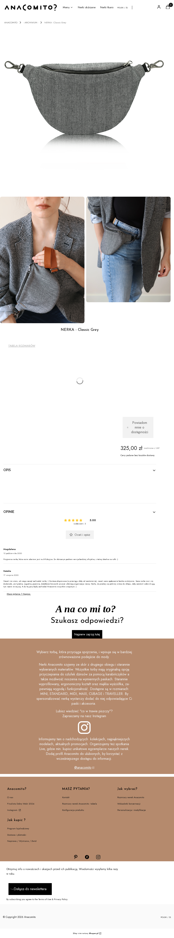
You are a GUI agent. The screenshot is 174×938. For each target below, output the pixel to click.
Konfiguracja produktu (73, 810)
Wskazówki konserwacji (128, 803)
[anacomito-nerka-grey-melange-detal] (42, 260)
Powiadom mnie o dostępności (139, 427)
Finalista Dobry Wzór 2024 (20, 803)
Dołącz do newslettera (30, 889)
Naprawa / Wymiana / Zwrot (21, 841)
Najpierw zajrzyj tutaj (87, 634)
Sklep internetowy (85, 933)
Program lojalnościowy (18, 828)
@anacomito (82, 767)
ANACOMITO (10, 22)
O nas (10, 797)
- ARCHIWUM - (31, 22)
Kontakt (65, 797)
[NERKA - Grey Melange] (85, 110)
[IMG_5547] (128, 249)
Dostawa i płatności (16, 834)
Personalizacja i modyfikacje (131, 810)
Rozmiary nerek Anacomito (130, 797)
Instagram (12, 810)
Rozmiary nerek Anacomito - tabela (79, 803)
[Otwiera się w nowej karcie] (76, 857)
